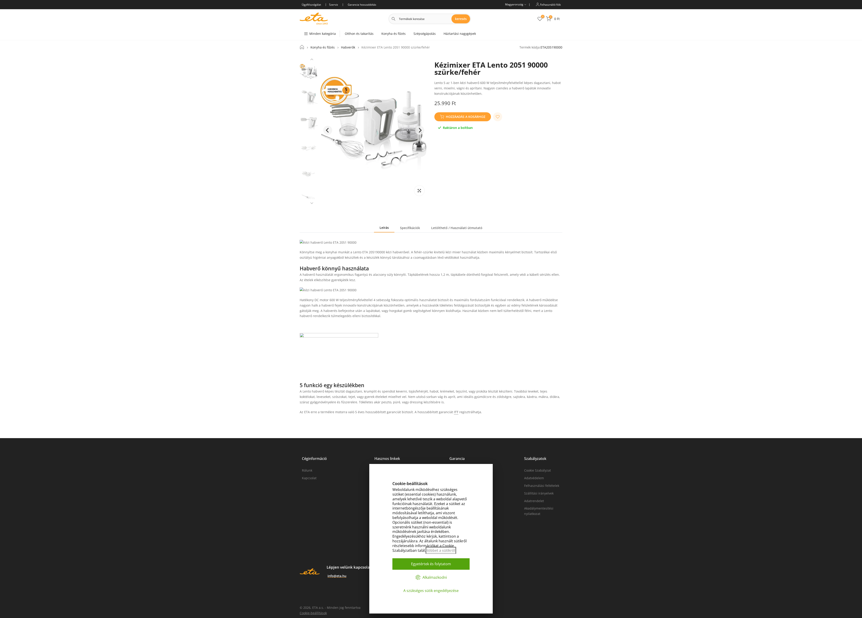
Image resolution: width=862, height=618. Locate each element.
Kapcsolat (309, 478)
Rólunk (307, 470)
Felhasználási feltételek (541, 485)
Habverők (348, 47)
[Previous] (312, 59)
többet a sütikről (441, 550)
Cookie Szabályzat (537, 470)
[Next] (312, 202)
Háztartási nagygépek (460, 33)
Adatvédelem (534, 478)
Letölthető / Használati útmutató (456, 228)
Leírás (384, 227)
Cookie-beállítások (313, 613)
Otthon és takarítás (359, 33)
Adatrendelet (534, 501)
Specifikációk (410, 228)
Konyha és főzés (393, 33)
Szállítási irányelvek (539, 493)
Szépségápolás (424, 33)
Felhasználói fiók (550, 4)
